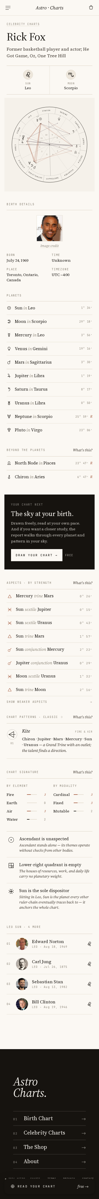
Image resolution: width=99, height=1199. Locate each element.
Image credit (49, 246)
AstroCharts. (30, 1087)
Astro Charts (49, 7)
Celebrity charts (23, 24)
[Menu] (8, 8)
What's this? (82, 450)
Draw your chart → (37, 555)
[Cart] (91, 7)
